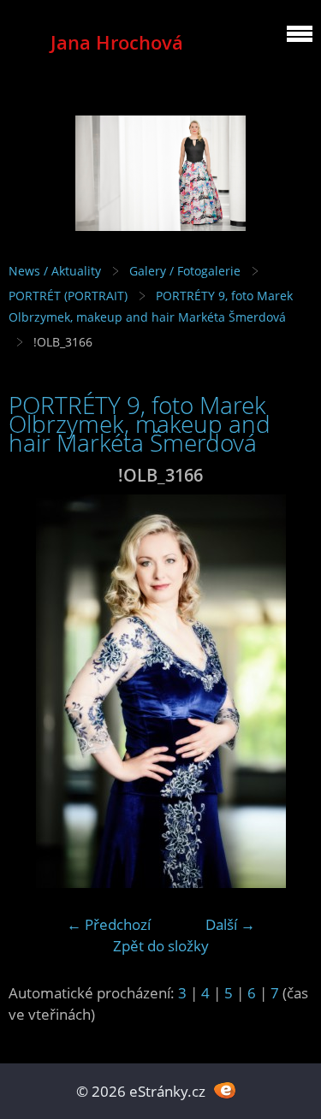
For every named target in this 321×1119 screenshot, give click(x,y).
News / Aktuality (55, 271)
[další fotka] (284, 691)
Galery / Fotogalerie (185, 271)
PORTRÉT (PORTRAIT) (68, 295)
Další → (230, 924)
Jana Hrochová (117, 42)
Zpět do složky (161, 946)
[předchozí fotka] (36, 691)
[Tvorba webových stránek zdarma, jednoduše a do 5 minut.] (225, 1089)
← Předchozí (109, 924)
